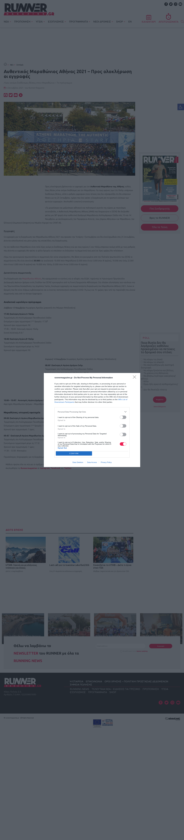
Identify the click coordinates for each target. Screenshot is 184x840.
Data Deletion (77, 462)
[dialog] (92, 420)
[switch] (123, 417)
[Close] (135, 377)
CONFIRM (74, 453)
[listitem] (92, 411)
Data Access (92, 462)
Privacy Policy (106, 462)
